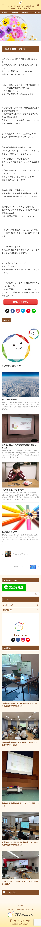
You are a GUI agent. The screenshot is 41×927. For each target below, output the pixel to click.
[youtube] (28, 640)
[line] (34, 311)
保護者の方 (15, 12)
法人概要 (20, 906)
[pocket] (18, 311)
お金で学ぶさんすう (20, 8)
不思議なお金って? (9, 532)
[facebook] (13, 311)
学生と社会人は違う (10, 399)
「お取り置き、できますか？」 (14, 489)
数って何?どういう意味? (11, 366)
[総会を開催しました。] (23, 311)
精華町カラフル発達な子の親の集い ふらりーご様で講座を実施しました (20, 843)
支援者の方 (25, 12)
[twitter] (7, 311)
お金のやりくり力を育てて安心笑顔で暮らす (20, 910)
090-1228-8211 (21, 921)
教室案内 (4, 12)
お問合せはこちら (20, 302)
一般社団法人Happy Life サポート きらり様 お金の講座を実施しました (20, 704)
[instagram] (23, 640)
